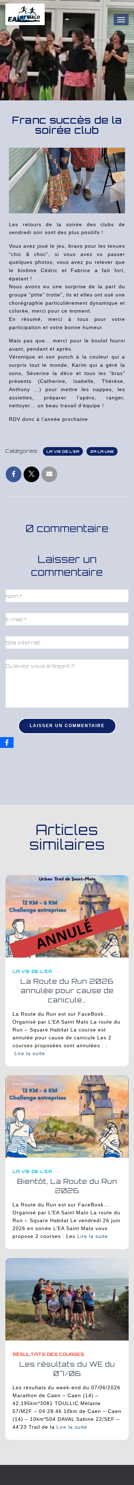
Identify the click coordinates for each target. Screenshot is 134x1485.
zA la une (102, 451)
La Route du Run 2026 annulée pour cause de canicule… (67, 990)
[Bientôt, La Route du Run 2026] (67, 1116)
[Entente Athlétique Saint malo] (27, 20)
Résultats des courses (48, 1354)
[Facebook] (7, 742)
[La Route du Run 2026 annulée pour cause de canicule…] (67, 916)
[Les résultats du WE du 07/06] (67, 1299)
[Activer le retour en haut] (120, 1471)
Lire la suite (29, 1053)
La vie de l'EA (62, 451)
